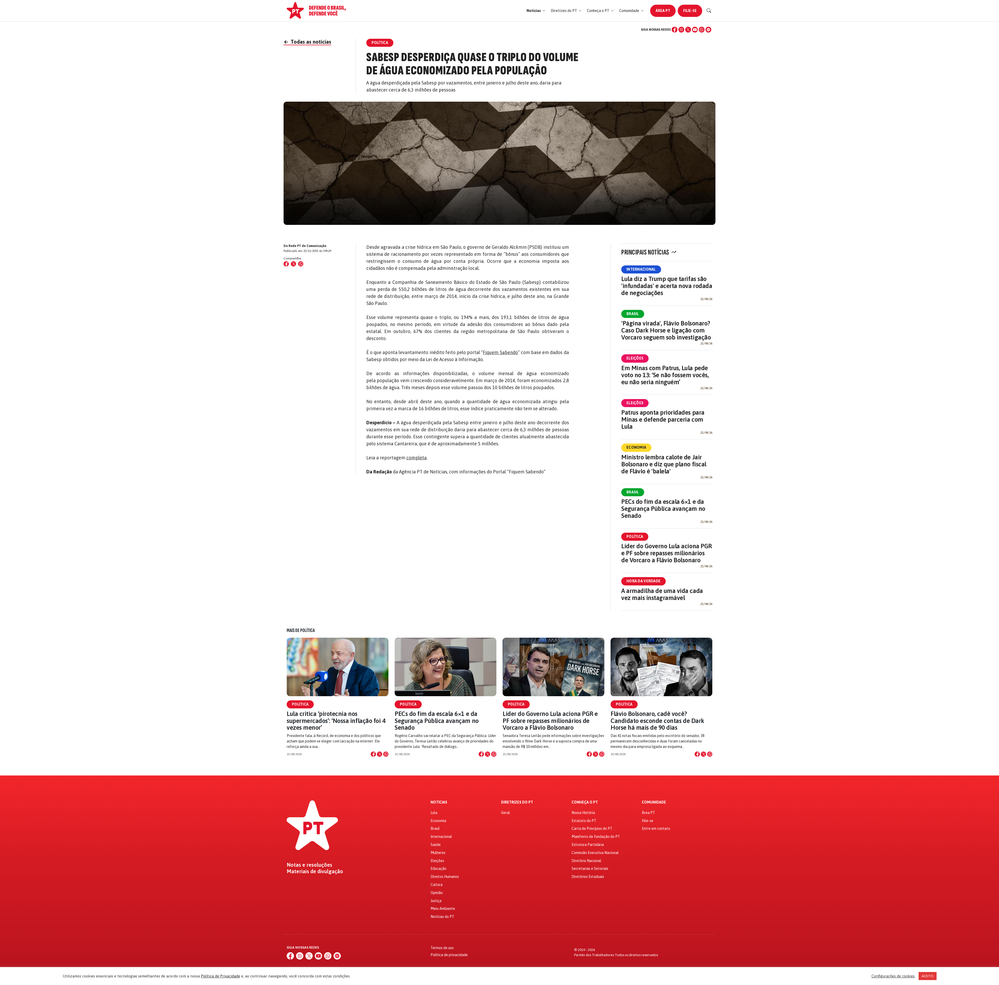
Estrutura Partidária (588, 845)
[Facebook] (674, 29)
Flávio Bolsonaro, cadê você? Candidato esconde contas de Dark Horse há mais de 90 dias (657, 720)
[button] (536, 11)
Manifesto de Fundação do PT (596, 836)
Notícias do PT (442, 917)
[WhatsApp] (702, 29)
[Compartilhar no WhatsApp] (300, 263)
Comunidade (654, 802)
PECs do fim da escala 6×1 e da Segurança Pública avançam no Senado (663, 508)
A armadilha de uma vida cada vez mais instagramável (662, 594)
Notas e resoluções (309, 865)
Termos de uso (442, 948)
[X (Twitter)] (688, 29)
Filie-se (690, 11)
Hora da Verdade (643, 581)
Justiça (436, 901)
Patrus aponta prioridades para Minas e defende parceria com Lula (663, 419)
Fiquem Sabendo (500, 352)
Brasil (632, 314)
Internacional (641, 269)
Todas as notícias (307, 42)
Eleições (634, 358)
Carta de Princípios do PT (592, 828)
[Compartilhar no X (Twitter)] (293, 263)
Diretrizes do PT (517, 802)
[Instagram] (681, 29)
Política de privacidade (449, 955)
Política (634, 536)
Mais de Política (301, 630)
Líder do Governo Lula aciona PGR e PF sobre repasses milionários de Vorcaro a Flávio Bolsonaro (666, 553)
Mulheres (438, 853)
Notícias (439, 802)
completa (416, 457)
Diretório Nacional (586, 861)
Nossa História (583, 813)
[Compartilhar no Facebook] (286, 263)
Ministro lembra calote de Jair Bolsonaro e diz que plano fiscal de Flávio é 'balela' (663, 464)
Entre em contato (656, 828)
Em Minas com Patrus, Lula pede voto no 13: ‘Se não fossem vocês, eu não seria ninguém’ (665, 375)
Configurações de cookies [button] (893, 976)
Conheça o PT (585, 802)
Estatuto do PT (584, 821)
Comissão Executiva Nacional (595, 853)
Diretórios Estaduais (588, 877)
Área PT (663, 11)
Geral (505, 813)
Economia (636, 447)
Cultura (437, 885)
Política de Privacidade (220, 976)
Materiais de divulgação (315, 871)
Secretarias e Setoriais (590, 868)
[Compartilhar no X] (379, 754)
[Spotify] (708, 29)
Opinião (437, 893)
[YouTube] (695, 29)
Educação (438, 868)
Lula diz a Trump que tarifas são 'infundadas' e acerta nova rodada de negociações (666, 285)
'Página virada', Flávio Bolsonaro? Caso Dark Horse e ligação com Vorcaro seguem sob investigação (666, 330)
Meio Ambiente (443, 908)
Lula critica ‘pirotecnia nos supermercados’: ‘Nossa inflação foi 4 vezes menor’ (336, 720)
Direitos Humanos (445, 877)
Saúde (436, 845)
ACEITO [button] (927, 976)
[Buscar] (709, 10)
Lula (434, 813)
